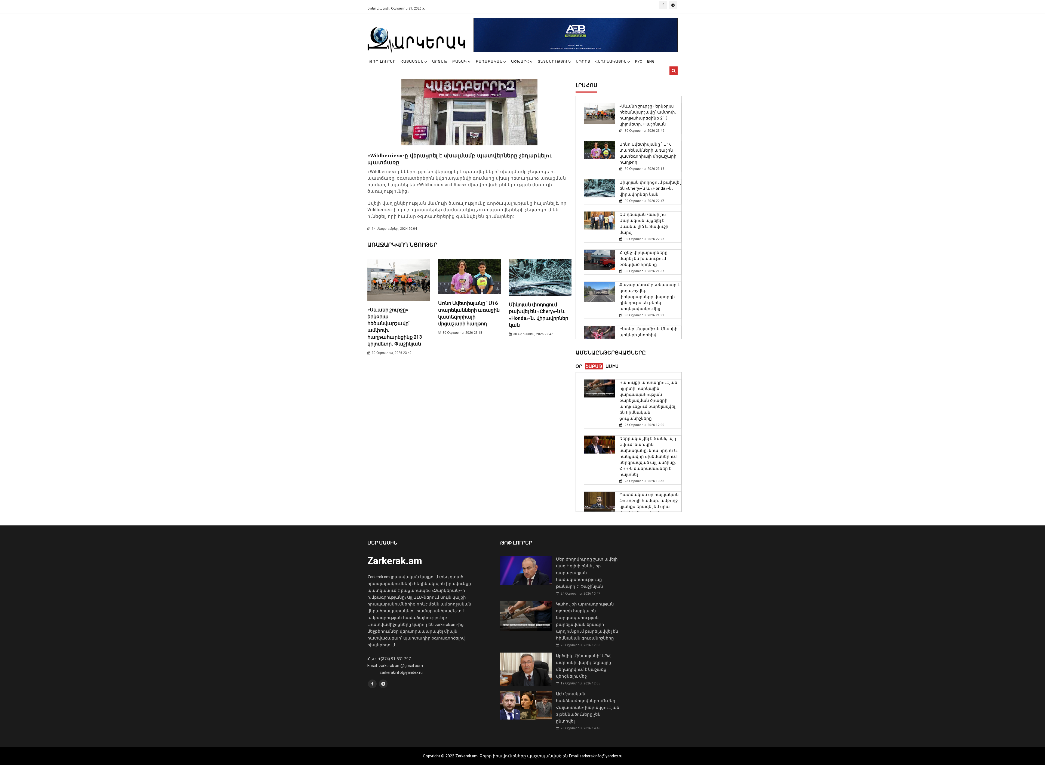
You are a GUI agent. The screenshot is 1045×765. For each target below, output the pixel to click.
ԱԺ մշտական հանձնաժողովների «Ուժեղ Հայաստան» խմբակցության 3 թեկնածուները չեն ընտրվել (587, 707)
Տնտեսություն (554, 61)
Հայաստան (413, 61)
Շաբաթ (593, 366)
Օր (579, 366)
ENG (651, 61)
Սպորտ (583, 61)
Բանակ (460, 61)
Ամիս (612, 366)
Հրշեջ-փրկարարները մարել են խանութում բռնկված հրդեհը (643, 258)
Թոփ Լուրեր (382, 61)
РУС (638, 61)
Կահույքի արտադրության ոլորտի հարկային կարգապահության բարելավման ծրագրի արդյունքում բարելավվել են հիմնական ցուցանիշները (648, 400)
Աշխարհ (520, 61)
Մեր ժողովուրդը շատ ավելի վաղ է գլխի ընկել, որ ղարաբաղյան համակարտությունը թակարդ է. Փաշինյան (587, 573)
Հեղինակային (611, 61)
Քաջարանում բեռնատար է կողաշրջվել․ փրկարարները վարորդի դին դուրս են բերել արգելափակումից (649, 296)
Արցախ (439, 61)
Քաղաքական (489, 61)
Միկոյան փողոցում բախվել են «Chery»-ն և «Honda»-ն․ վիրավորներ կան (650, 188)
